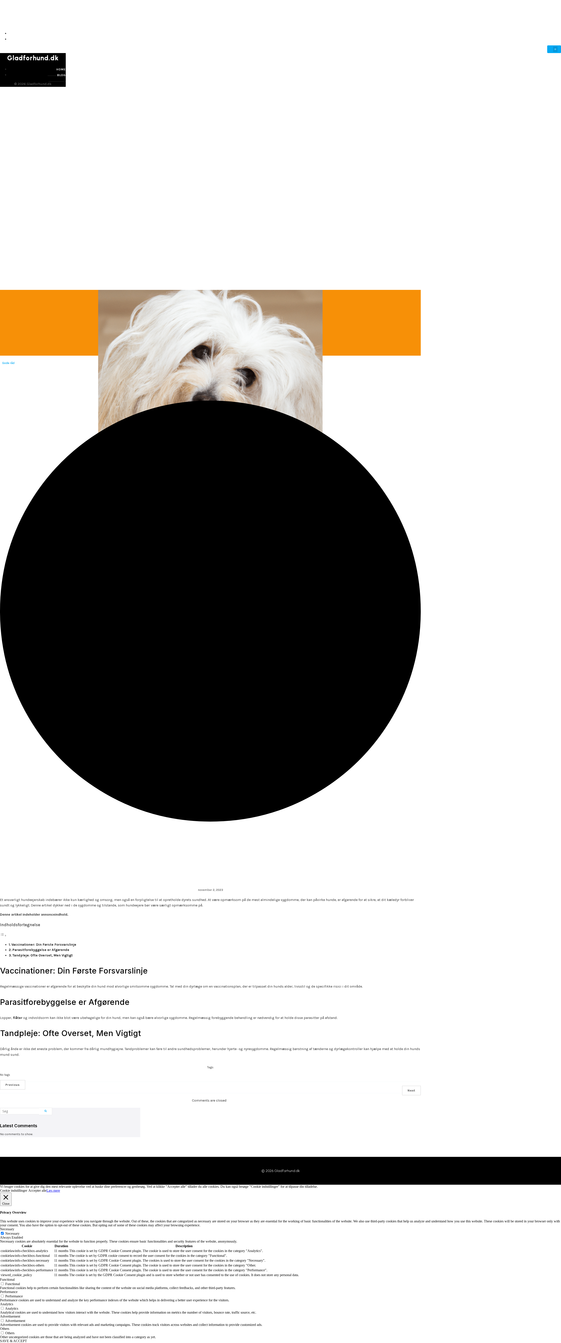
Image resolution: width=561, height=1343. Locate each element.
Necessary (12, 1233)
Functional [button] (7, 1279)
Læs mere (53, 1190)
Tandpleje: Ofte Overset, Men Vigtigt (42, 955)
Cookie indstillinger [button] (13, 1190)
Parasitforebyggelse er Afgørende (40, 950)
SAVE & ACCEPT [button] (13, 1341)
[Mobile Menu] (554, 49)
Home (555, 33)
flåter (17, 1018)
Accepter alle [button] (37, 1190)
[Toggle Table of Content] (3, 935)
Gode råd (8, 363)
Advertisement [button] (10, 1316)
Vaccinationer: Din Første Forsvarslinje (43, 944)
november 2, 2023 (210, 890)
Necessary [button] (7, 1229)
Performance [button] (9, 1292)
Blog (556, 39)
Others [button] (4, 1329)
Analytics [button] (6, 1304)
